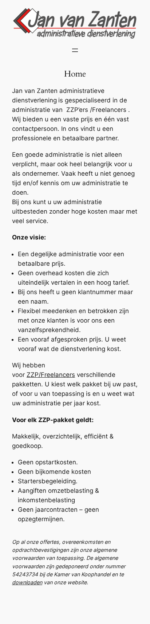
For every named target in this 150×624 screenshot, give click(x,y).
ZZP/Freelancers (51, 374)
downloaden (27, 582)
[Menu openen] (75, 50)
